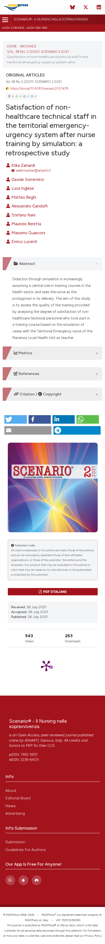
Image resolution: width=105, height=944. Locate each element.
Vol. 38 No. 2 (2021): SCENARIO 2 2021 (38, 52)
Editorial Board (18, 798)
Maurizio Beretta (25, 223)
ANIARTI (32, 740)
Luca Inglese (22, 188)
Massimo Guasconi (27, 232)
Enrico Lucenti (23, 241)
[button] (15, 419)
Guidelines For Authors (25, 849)
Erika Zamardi (22, 165)
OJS (50, 745)
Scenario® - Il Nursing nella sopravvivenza (51, 19)
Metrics (25, 353)
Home (12, 46)
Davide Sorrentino (27, 179)
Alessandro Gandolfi (29, 206)
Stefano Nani (22, 215)
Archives (28, 46)
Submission (15, 842)
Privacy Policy (93, 935)
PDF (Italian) (54, 591)
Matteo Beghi (23, 197)
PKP (29, 745)
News (10, 806)
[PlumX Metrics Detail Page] (52, 665)
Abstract (26, 263)
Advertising (15, 813)
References (28, 373)
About (10, 790)
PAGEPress (48, 914)
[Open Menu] (5, 20)
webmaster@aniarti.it (33, 170)
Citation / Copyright (40, 394)
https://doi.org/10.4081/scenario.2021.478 (39, 88)
